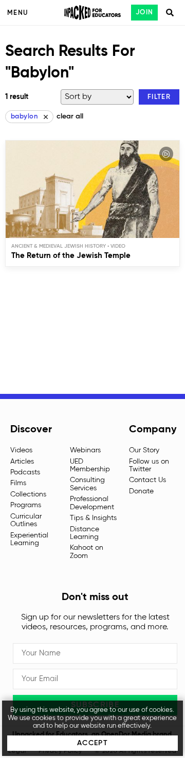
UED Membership (90, 465)
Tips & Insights (93, 518)
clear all (70, 116)
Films (18, 483)
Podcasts (25, 472)
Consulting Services (87, 483)
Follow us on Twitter (149, 465)
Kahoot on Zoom (86, 551)
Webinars (85, 450)
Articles (22, 461)
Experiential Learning (29, 539)
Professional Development (92, 502)
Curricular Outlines (26, 520)
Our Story (144, 450)
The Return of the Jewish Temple (71, 256)
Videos (21, 450)
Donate (141, 491)
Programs (25, 505)
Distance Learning (84, 533)
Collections (28, 494)
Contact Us (147, 480)
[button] (159, 97)
